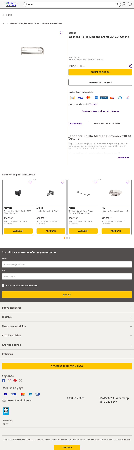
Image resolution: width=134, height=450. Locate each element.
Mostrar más (123, 157)
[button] (124, 4)
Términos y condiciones (26, 285)
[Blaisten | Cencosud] (14, 4)
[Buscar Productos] (117, 4)
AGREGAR (18, 231)
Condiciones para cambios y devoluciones (100, 111)
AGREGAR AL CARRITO (100, 82)
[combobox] (72, 4)
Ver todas (93, 104)
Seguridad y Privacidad (35, 439)
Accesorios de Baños (52, 23)
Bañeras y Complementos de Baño (25, 23)
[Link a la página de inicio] (7, 14)
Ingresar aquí (61, 439)
